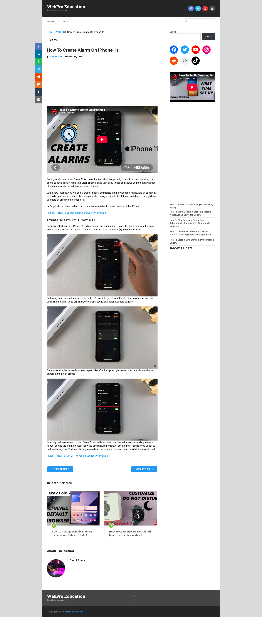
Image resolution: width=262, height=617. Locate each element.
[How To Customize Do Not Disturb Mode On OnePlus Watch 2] (130, 508)
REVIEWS (51, 21)
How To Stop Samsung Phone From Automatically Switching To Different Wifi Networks (190, 223)
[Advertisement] (102, 83)
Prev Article (61, 469)
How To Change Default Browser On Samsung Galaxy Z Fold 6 (72, 533)
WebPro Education (66, 7)
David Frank (56, 56)
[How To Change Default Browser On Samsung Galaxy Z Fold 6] (73, 508)
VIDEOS (64, 21)
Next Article (143, 469)
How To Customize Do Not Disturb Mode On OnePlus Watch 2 (130, 533)
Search (173, 32)
